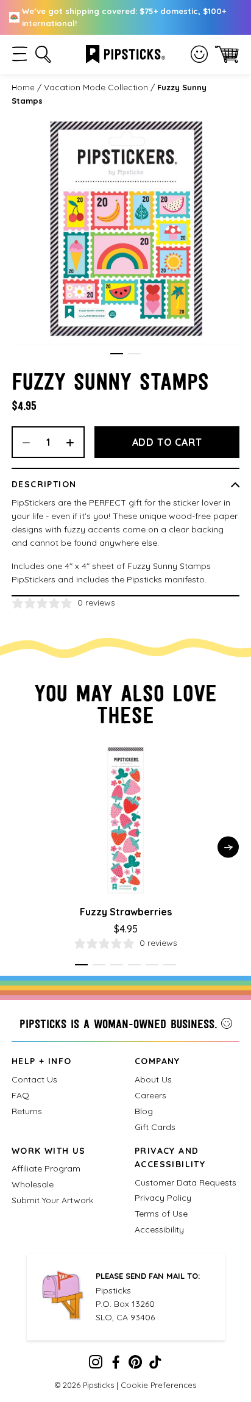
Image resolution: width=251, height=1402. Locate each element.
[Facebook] (115, 1364)
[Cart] (227, 54)
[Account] (199, 54)
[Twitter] (135, 1364)
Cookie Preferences (158, 1385)
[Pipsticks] (125, 53)
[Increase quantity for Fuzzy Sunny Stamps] (74, 442)
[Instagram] (95, 1364)
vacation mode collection (96, 87)
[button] (19, 54)
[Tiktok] (155, 1364)
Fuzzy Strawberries (126, 912)
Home (23, 87)
